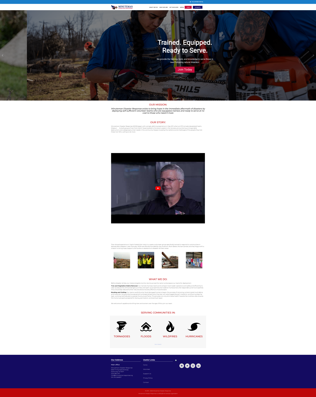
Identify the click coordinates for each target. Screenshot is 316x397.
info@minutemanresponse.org (122, 375)
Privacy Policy (147, 378)
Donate (197, 7)
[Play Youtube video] (158, 188)
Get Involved (173, 7)
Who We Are (163, 7)
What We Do (153, 7)
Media (182, 7)
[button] (2, 55)
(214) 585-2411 (115, 373)
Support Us (147, 373)
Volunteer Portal (197, 1)
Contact (146, 382)
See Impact (158, 344)
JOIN (188, 7)
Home (145, 365)
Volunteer (146, 369)
